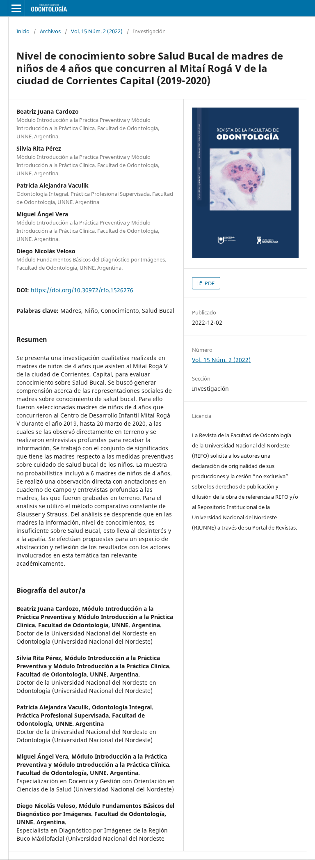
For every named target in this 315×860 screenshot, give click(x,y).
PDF (209, 283)
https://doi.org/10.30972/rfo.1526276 (82, 290)
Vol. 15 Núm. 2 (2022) (97, 31)
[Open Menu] (16, 8)
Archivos (50, 31)
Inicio (23, 31)
